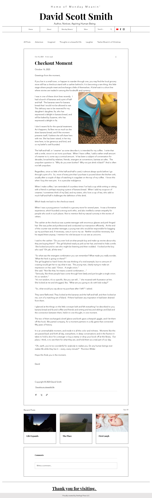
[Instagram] (124, 29)
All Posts (27, 42)
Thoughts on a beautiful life (70, 42)
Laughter (89, 42)
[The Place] (76, 423)
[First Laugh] (112, 423)
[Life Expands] (40, 423)
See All (125, 410)
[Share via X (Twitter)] (41, 395)
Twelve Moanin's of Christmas (109, 42)
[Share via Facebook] (36, 395)
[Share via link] (47, 395)
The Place (67, 436)
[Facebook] (120, 29)
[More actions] (116, 57)
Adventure (39, 42)
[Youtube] (117, 29)
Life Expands (32, 436)
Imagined (51, 42)
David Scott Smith (76, 16)
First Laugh (104, 436)
